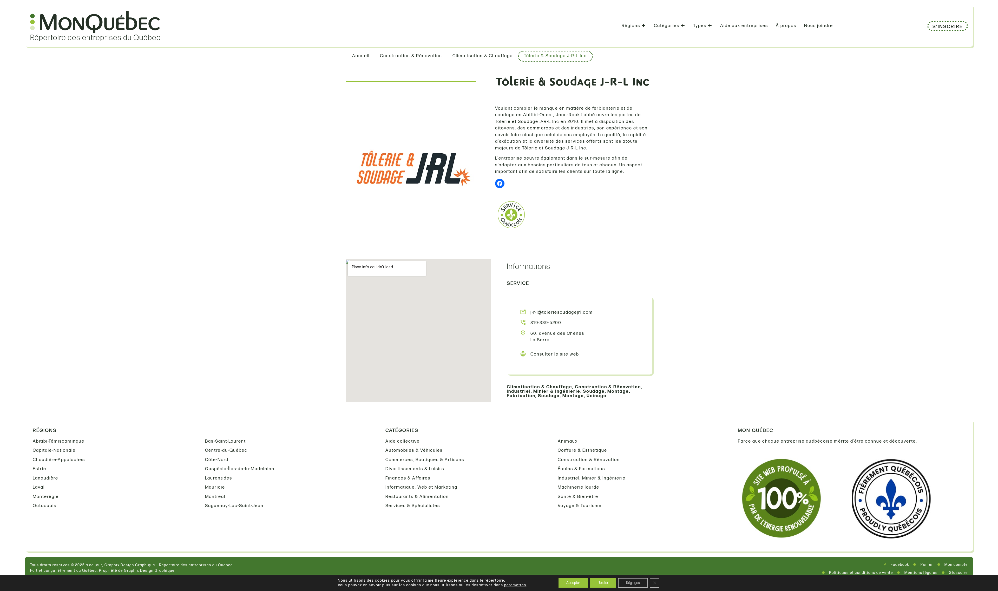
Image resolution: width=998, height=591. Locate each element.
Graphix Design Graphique (149, 570)
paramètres (515, 585)
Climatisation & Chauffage (539, 387)
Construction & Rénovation (608, 387)
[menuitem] (634, 26)
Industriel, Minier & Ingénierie (543, 391)
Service (518, 283)
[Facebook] (499, 183)
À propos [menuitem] (786, 25)
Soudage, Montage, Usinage (572, 395)
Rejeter (603, 583)
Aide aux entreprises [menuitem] (744, 25)
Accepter (573, 583)
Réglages (633, 583)
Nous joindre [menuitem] (818, 25)
